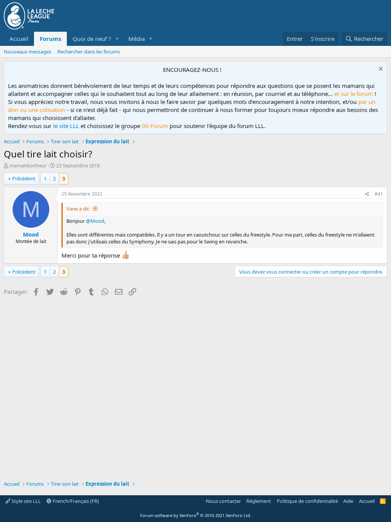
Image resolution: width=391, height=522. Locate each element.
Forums (50, 38)
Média (136, 38)
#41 (379, 194)
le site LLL (66, 126)
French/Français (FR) (75, 501)
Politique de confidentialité (307, 501)
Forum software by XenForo (195, 515)
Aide (348, 501)
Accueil (19, 38)
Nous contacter (223, 501)
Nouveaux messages (27, 51)
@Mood (95, 220)
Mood (31, 234)
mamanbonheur (28, 165)
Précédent (24, 178)
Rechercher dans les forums (88, 51)
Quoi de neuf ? (92, 38)
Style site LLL (25, 501)
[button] (117, 39)
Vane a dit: (78, 208)
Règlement (258, 501)
